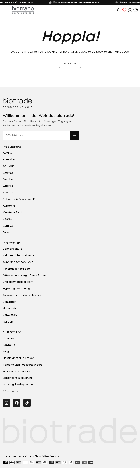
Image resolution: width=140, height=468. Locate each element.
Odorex (8, 173)
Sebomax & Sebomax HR (19, 199)
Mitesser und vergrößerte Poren (24, 275)
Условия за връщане (16, 371)
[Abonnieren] (74, 135)
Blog (6, 352)
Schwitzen (10, 315)
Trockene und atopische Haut (23, 295)
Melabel (8, 179)
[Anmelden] (130, 10)
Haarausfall (10, 308)
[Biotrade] (17, 103)
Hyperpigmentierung (16, 289)
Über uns (8, 338)
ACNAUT (8, 153)
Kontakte (9, 345)
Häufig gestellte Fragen (18, 358)
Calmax (8, 226)
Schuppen (9, 302)
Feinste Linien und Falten (19, 256)
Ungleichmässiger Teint (18, 282)
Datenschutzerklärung (18, 378)
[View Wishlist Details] (124, 10)
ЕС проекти (10, 391)
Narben (8, 322)
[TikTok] (27, 403)
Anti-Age (9, 166)
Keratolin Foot (12, 212)
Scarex (7, 219)
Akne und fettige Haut (18, 262)
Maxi (6, 232)
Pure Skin (9, 160)
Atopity (8, 193)
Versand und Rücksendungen (22, 365)
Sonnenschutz (12, 249)
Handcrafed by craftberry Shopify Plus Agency (31, 456)
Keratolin (9, 206)
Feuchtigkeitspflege (16, 269)
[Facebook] (16, 403)
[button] (5, 10)
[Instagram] (6, 403)
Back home (70, 64)
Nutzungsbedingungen (18, 385)
